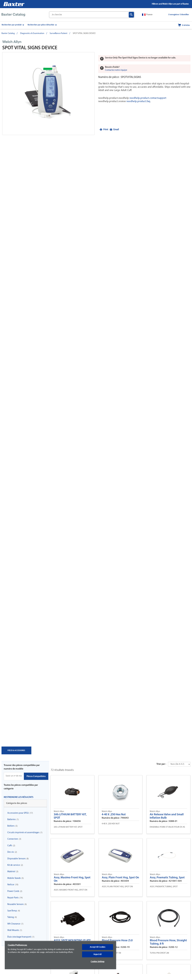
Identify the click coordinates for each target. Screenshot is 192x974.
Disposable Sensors (16, 859)
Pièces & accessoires (16, 752)
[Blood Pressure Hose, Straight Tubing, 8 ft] (168, 917)
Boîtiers (11, 826)
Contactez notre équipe (116, 70)
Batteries (11, 819)
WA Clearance (13, 924)
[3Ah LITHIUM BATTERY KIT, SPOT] (72, 791)
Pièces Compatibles (36, 776)
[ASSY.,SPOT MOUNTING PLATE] (72, 917)
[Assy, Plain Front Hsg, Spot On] (120, 854)
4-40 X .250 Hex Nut (114, 814)
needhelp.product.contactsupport (147, 98)
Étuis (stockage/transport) (19, 937)
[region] (60, 955)
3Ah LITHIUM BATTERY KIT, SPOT (70, 816)
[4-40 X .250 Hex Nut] (120, 791)
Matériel (11, 872)
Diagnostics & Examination (32, 33)
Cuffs (9, 846)
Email (116, 129)
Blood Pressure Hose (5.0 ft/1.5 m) (117, 942)
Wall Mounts (13, 930)
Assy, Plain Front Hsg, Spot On (120, 877)
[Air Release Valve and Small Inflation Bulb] (168, 791)
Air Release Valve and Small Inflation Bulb (167, 816)
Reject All (97, 954)
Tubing (10, 917)
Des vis (10, 852)
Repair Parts (13, 898)
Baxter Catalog (8, 33)
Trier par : (161, 764)
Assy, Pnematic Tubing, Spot (167, 877)
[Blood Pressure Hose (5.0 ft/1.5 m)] (120, 917)
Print (106, 129)
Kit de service (13, 865)
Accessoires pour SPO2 (18, 813)
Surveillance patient (58, 33)
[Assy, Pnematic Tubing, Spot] (168, 854)
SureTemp (12, 911)
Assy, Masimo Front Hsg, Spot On (72, 879)
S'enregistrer (173, 15)
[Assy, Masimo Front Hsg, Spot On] (72, 854)
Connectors (12, 839)
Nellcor (10, 885)
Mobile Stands (14, 878)
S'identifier (184, 15)
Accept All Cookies (97, 947)
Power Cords (13, 891)
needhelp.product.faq (138, 101)
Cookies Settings (97, 962)
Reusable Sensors (15, 904)
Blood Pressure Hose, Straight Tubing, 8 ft (168, 942)
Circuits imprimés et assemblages (23, 833)
